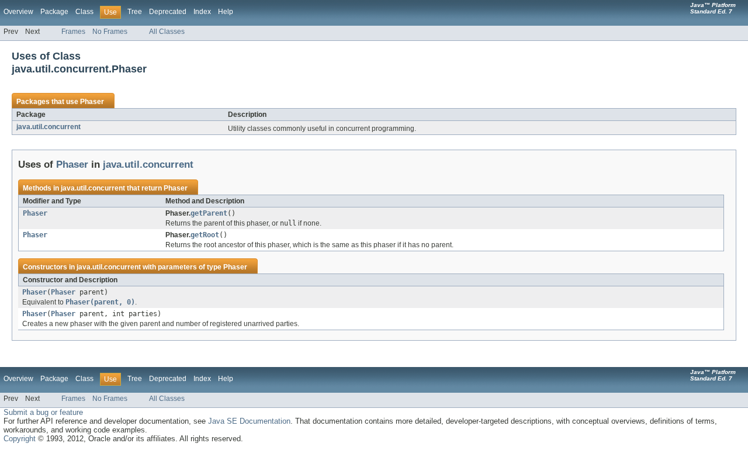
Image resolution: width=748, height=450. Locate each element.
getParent (209, 213)
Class (84, 12)
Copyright (20, 438)
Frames (73, 31)
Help (225, 12)
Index (202, 12)
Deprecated (167, 12)
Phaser (92, 102)
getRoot (205, 235)
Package (54, 12)
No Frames (109, 31)
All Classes (167, 31)
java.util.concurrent (48, 127)
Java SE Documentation (249, 421)
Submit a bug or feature (43, 412)
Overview (18, 12)
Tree (134, 12)
